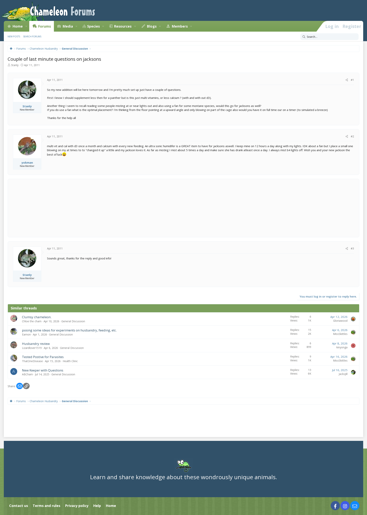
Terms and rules (46, 505)
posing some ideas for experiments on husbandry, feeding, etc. (69, 330)
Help (97, 505)
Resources (123, 26)
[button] (26, 26)
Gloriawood (340, 320)
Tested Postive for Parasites (43, 357)
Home (17, 26)
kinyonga (342, 347)
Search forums (32, 36)
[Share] (346, 79)
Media (68, 26)
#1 (352, 80)
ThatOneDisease (32, 361)
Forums (44, 26)
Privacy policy (76, 505)
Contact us (18, 505)
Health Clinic (70, 361)
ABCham (27, 374)
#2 (352, 136)
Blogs (152, 26)
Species (93, 26)
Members (180, 26)
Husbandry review (36, 343)
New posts (14, 36)
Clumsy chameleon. (36, 317)
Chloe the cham (31, 321)
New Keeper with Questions (42, 370)
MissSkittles (340, 334)
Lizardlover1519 (32, 348)
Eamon (26, 334)
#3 (352, 248)
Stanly (15, 65)
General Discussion (73, 321)
